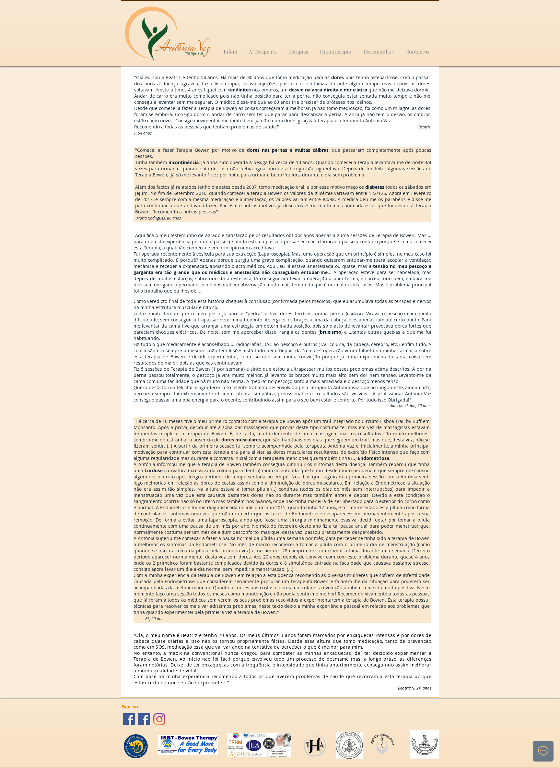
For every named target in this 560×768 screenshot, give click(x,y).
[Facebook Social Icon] (129, 719)
